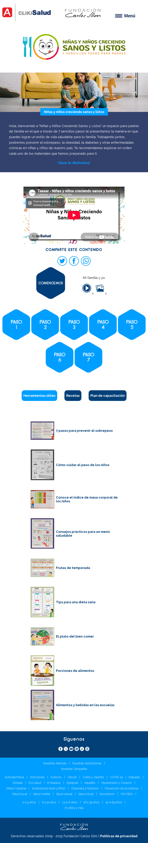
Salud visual (85, 794)
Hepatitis (89, 783)
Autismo (56, 777)
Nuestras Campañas (74, 769)
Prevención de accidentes (121, 788)
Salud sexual (64, 794)
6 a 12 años (49, 802)
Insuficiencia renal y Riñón (48, 788)
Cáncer (72, 777)
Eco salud (35, 783)
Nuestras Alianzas (54, 763)
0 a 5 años (29, 802)
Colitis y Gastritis (93, 777)
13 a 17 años (69, 802)
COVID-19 (116, 777)
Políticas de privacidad (118, 836)
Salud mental (41, 794)
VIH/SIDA (127, 794)
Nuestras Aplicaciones (86, 763)
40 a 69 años (113, 802)
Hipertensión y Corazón (116, 783)
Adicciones (37, 777)
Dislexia (18, 783)
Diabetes (134, 777)
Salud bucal (19, 794)
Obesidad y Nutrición (85, 788)
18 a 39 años (91, 802)
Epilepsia (72, 783)
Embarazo (54, 783)
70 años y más (74, 808)
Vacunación (107, 794)
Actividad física (14, 777)
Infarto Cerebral (16, 788)
